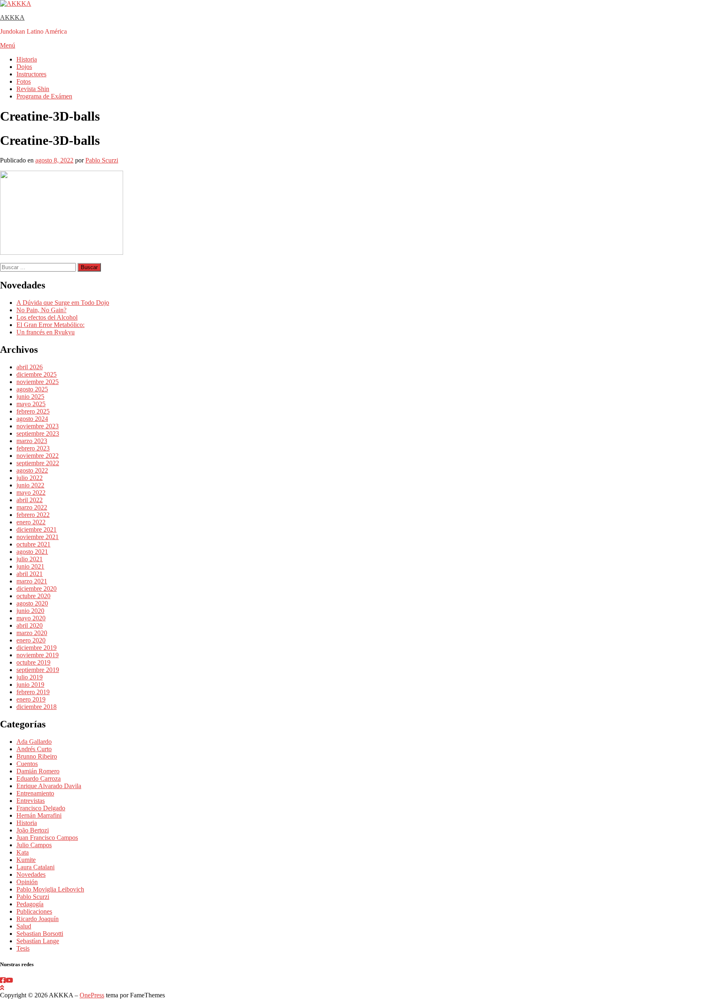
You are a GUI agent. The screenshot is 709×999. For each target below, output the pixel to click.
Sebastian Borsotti (39, 933)
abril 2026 (29, 366)
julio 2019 (29, 677)
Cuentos (27, 763)
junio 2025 (30, 396)
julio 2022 (29, 477)
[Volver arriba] (2, 987)
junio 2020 (30, 610)
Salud (23, 926)
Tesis (23, 948)
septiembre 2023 (37, 433)
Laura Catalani (35, 867)
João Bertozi (32, 830)
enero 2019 (31, 699)
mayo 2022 (31, 492)
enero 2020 (31, 640)
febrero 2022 (33, 514)
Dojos (24, 66)
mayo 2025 (31, 403)
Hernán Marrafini (39, 815)
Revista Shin (32, 88)
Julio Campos (34, 844)
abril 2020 (29, 625)
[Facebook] (3, 980)
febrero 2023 (33, 448)
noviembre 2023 (37, 426)
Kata (22, 852)
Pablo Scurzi (101, 160)
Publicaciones (34, 911)
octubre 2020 (33, 595)
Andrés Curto (34, 748)
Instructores (31, 74)
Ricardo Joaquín (37, 918)
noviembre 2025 (37, 381)
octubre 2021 (33, 544)
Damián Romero (37, 771)
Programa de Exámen (44, 96)
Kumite (26, 859)
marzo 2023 (31, 440)
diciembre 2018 (36, 706)
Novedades (31, 874)
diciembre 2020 (36, 588)
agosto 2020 (32, 603)
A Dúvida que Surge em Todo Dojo (62, 302)
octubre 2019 (33, 662)
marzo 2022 (31, 507)
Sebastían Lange (37, 940)
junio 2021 (30, 566)
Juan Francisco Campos (47, 837)
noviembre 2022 (37, 455)
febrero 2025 (33, 411)
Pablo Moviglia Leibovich (50, 889)
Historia (26, 59)
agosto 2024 (32, 418)
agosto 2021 (32, 551)
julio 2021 (29, 559)
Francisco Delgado (40, 808)
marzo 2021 (31, 581)
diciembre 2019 (36, 647)
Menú (7, 45)
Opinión (27, 881)
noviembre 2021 (37, 536)
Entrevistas (30, 800)
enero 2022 (31, 522)
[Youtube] (9, 980)
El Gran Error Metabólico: (50, 324)
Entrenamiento (35, 793)
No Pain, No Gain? (41, 309)
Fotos (23, 81)
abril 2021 (29, 573)
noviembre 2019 (37, 655)
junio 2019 (30, 684)
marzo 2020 (31, 632)
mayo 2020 (31, 618)
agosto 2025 (32, 389)
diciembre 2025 (36, 374)
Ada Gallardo (34, 741)
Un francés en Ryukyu (45, 332)
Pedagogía (29, 904)
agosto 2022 (32, 470)
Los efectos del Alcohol (47, 317)
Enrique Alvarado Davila (48, 785)
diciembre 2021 (36, 529)
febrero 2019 (33, 691)
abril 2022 (29, 499)
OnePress (92, 995)
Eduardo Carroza (38, 778)
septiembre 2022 (37, 462)
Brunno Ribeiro (36, 756)
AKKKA (12, 17)
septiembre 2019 (37, 669)
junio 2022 (30, 485)
